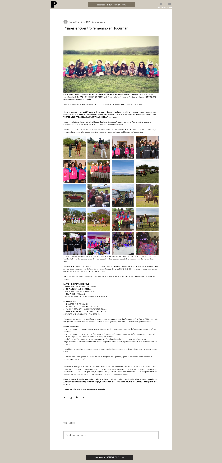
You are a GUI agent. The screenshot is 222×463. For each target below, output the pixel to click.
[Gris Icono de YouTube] (170, 4)
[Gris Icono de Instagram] (160, 4)
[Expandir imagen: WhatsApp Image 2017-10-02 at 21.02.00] (123, 195)
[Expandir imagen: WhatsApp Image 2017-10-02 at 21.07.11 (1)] (74, 219)
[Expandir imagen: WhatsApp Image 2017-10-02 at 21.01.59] (74, 195)
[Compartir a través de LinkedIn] (77, 397)
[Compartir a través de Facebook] (64, 397)
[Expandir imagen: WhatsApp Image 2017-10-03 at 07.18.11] (123, 147)
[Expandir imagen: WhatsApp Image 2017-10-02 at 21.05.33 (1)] (147, 219)
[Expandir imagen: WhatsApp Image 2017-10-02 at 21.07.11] (98, 147)
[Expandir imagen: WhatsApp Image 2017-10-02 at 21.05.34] (98, 243)
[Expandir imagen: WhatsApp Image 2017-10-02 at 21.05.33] (98, 219)
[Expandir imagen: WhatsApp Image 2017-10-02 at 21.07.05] (74, 147)
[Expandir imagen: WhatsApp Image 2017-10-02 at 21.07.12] (123, 243)
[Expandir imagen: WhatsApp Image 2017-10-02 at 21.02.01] (147, 195)
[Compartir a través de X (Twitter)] (71, 397)
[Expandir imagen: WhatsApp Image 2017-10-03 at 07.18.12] (74, 171)
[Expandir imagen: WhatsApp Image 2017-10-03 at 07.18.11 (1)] (147, 147)
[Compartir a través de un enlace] (83, 397)
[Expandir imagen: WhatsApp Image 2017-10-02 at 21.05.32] (98, 171)
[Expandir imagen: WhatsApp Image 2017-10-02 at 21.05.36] (74, 243)
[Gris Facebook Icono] (165, 4)
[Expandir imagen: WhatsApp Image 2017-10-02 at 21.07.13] (123, 219)
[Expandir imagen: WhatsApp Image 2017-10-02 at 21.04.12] (98, 195)
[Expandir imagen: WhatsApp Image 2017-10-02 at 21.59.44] (147, 243)
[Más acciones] (157, 21)
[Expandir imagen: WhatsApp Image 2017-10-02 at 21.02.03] (147, 171)
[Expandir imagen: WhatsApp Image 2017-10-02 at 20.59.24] (123, 171)
